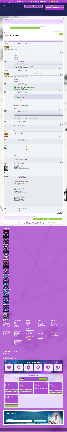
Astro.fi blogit (38, 12)
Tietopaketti (16, 344)
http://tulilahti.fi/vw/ (16, 123)
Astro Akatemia (28, 339)
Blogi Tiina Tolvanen (17, 335)
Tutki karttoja (5, 12)
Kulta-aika (55, 1)
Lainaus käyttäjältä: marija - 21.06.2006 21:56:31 (20, 63)
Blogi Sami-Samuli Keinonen (18, 336)
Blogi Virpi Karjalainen (17, 330)
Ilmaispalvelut (11, 12)
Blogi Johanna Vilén (17, 327)
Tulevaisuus (17, 12)
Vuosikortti (39, 326)
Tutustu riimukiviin (29, 333)
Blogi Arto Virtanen (17, 334)
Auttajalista (4, 335)
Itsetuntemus (23, 12)
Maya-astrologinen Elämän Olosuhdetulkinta (10, 358)
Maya (25, 1)
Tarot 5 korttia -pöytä (41, 327)
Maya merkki (5, 333)
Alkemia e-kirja (5, 336)
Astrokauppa (16, 346)
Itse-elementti (40, 339)
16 (11, 213)
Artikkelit (4, 334)
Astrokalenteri (16, 345)
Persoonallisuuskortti (41, 325)
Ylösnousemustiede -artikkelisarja (56, 324)
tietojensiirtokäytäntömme (40, 417)
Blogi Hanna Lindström (18, 340)
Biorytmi (15, 322)
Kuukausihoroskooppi (6, 323)
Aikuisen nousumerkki (6, 325)
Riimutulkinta (28, 331)
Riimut (36, 1)
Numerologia (19, 1)
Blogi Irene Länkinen (17, 333)
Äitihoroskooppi (5, 327)
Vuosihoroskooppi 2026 (6, 324)
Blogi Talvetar (16, 337)
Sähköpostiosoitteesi (9, 419)
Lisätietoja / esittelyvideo (11, 389)
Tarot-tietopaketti (40, 323)
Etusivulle (4, 337)
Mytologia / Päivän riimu (30, 330)
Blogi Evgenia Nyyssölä (18, 332)
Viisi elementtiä (40, 338)
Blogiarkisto (52, 326)
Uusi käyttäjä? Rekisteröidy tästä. (58, 8)
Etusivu (12, 1)
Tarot (31, 1)
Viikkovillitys (5, 322)
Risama (5, 163)
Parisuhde (29, 12)
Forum (15, 343)
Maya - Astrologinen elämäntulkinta (8, 357)
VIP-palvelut (46, 12)
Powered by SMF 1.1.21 (29, 222)
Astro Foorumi (8, 19)
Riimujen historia (29, 332)
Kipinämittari (5, 330)
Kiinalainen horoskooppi (6, 332)
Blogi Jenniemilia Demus (18, 342)
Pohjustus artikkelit (54, 325)
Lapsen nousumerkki (6, 326)
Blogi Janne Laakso (17, 341)
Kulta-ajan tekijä (53, 323)
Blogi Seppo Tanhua (17, 326)
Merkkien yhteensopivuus (7, 331)
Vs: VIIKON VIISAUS (21, 42)
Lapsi (34, 12)
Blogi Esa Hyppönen (17, 331)
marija (5, 42)
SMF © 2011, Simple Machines (37, 222)
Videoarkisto (53, 327)
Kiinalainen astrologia (44, 1)
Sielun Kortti (40, 324)
